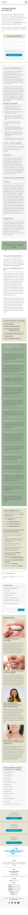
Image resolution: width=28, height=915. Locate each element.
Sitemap (16, 899)
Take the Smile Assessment (15, 523)
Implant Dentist (8, 784)
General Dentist (8, 779)
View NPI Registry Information (17, 557)
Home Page (10, 519)
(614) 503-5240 (17, 22)
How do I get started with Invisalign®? (13, 338)
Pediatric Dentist (8, 789)
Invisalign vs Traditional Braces (11, 597)
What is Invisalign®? (9, 336)
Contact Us (14, 842)
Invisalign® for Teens (9, 595)
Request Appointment (14, 830)
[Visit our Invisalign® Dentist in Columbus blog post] (14, 637)
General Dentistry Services (10, 782)
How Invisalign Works (14, 521)
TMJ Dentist (7, 796)
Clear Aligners (7, 590)
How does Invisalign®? (9, 324)
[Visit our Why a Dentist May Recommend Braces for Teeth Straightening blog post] (14, 701)
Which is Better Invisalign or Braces (12, 600)
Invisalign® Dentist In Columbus (11, 640)
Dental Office (7, 801)
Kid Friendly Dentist (9, 786)
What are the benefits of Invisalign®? (12, 326)
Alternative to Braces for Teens (11, 588)
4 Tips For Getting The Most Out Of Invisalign (13, 672)
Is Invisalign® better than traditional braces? (14, 333)
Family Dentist (8, 777)
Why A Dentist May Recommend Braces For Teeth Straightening (12, 705)
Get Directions (14, 818)
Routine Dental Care (9, 793)
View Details (14, 563)
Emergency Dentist (9, 775)
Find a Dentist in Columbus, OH (11, 603)
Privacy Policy (12, 899)
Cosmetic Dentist (8, 772)
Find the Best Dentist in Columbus (12, 804)
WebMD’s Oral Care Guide (13, 526)
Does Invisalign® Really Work (11, 593)
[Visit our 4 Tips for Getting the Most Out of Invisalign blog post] (14, 669)
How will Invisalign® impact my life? (12, 328)
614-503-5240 (17, 265)
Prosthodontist (8, 791)
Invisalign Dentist (11, 573)
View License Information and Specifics (13, 553)
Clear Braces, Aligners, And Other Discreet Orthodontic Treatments (13, 742)
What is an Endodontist (9, 798)
